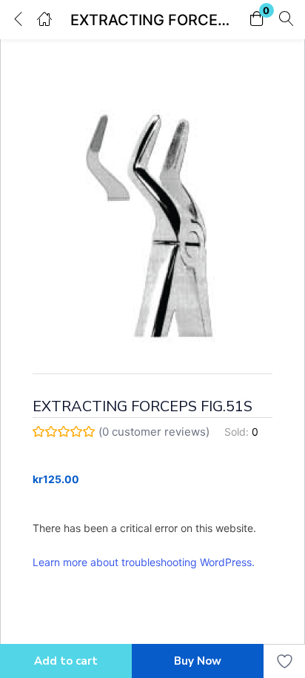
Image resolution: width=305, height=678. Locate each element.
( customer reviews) (154, 432)
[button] (257, 19)
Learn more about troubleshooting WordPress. (144, 562)
